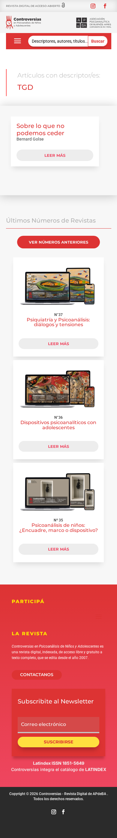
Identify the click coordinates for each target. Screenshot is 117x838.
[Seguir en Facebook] (105, 6)
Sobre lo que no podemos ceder (40, 129)
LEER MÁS (58, 343)
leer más (54, 155)
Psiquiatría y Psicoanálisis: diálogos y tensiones (58, 322)
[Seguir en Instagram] (93, 6)
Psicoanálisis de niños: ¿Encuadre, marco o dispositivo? (58, 527)
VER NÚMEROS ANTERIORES (58, 242)
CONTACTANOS (36, 674)
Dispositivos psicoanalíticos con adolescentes (58, 425)
